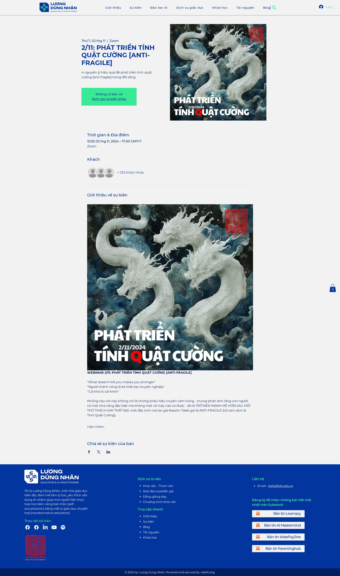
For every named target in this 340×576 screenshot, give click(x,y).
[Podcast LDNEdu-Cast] (63, 527)
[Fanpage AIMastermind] (36, 527)
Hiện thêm (95, 427)
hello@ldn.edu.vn (280, 486)
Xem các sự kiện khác (109, 99)
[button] (332, 288)
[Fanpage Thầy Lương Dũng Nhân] (27, 527)
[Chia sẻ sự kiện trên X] (99, 451)
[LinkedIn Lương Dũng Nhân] (45, 527)
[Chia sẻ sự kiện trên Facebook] (89, 451)
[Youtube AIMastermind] (54, 527)
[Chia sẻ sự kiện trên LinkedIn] (108, 451)
